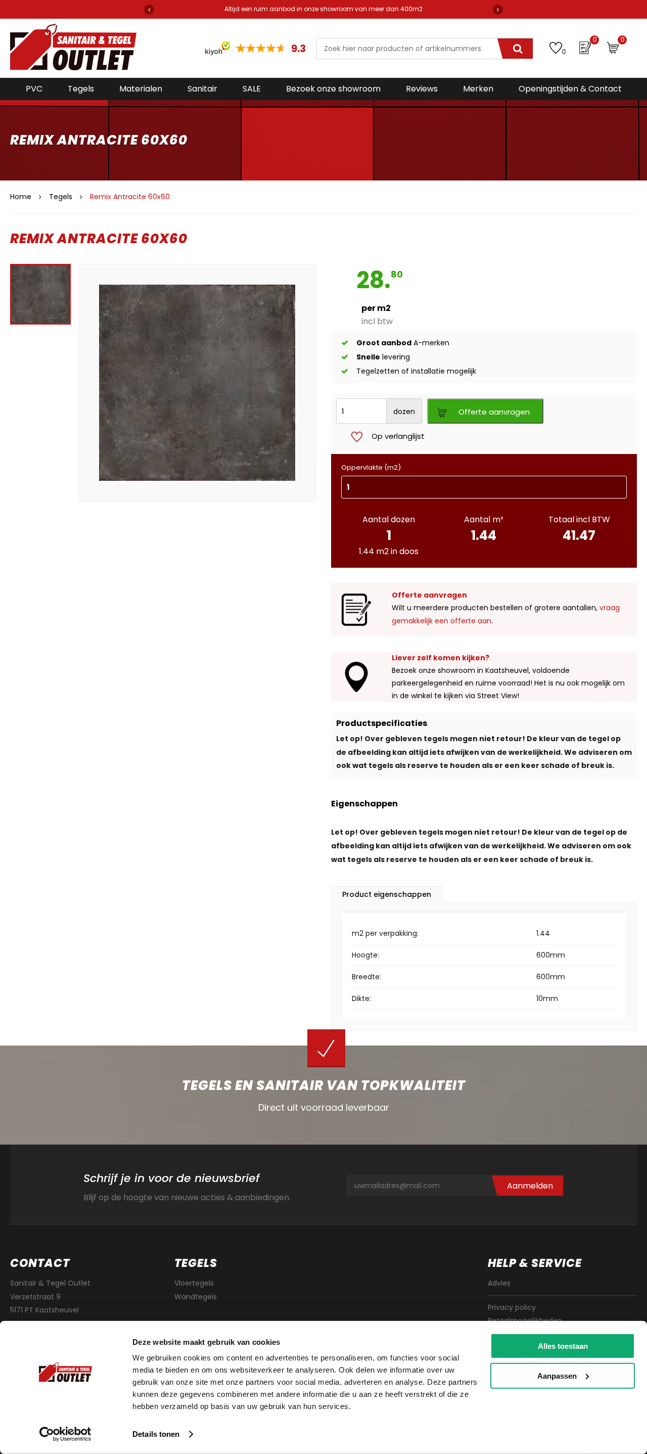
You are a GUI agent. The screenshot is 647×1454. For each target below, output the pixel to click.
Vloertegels (194, 1283)
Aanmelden (530, 1186)
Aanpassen (557, 1375)
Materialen (140, 89)
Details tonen (155, 1434)
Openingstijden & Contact (570, 89)
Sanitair (202, 89)
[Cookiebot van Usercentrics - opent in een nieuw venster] (65, 1434)
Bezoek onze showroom (333, 89)
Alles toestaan (563, 1346)
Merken (478, 89)
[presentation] (149, 10)
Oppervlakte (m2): (371, 467)
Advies (499, 1283)
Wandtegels (195, 1297)
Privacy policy (512, 1307)
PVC (34, 89)
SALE (252, 89)
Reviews (422, 89)
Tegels (81, 89)
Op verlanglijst (398, 436)
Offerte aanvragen (494, 411)
